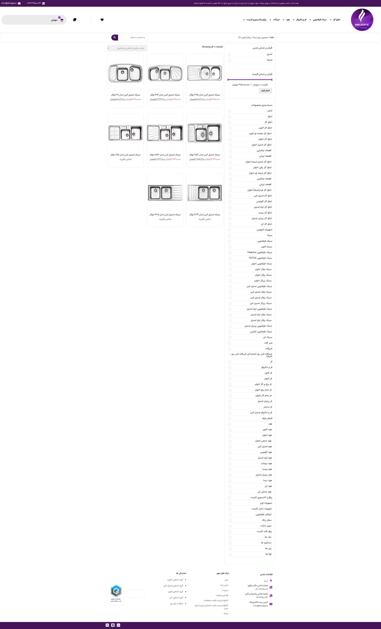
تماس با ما (224, 585)
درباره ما (225, 590)
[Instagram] (107, 625)
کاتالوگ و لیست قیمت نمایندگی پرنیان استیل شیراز (211, 607)
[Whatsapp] (118, 625)
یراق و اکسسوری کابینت (256, 19)
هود (288, 19)
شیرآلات (276, 19)
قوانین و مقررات (222, 595)
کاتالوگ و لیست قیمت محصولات (216, 600)
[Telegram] (112, 625)
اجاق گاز (336, 19)
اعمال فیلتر (265, 90)
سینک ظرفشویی (320, 19)
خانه (272, 37)
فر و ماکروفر (301, 19)
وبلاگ (226, 613)
